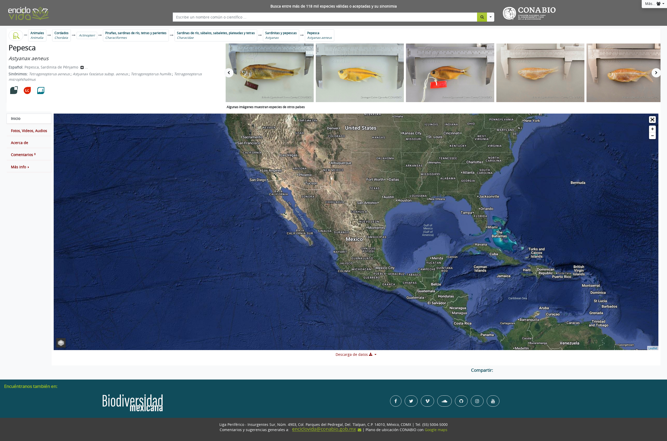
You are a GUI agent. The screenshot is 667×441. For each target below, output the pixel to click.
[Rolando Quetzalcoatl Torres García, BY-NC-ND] (270, 73)
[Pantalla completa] (652, 119)
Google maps (436, 429)
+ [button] (652, 129)
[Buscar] (482, 17)
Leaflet (653, 348)
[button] (29, 167)
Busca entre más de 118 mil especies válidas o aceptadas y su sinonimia (333, 6)
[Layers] (61, 342)
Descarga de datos (352, 354)
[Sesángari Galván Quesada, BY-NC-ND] (360, 73)
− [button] (652, 135)
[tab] (29, 118)
